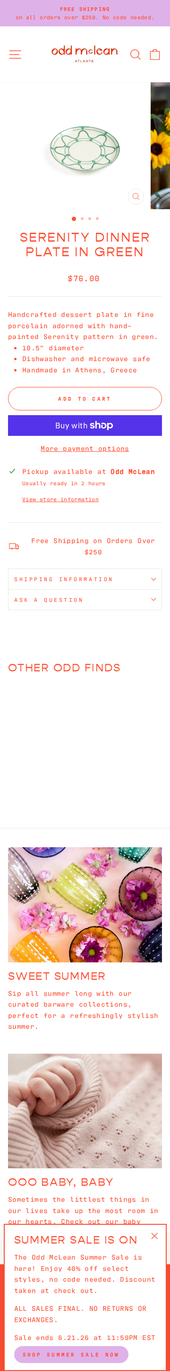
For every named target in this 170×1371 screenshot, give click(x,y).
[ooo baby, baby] (85, 1111)
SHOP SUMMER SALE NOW (71, 1354)
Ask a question (49, 599)
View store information (60, 499)
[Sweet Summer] (85, 904)
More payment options (85, 447)
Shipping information (64, 579)
